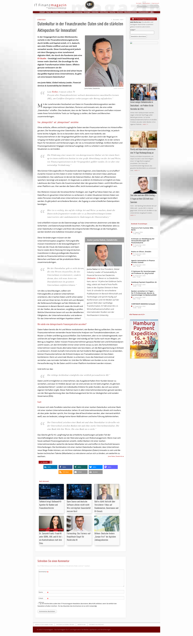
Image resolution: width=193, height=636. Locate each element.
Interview (95, 12)
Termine (55, 12)
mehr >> (145, 124)
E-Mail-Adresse (43, 600)
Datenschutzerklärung (65, 625)
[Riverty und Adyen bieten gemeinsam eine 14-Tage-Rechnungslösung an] (143, 139)
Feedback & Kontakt (96, 625)
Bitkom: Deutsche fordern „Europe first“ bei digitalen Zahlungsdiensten (105, 536)
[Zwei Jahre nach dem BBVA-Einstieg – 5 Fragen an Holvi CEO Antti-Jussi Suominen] (143, 185)
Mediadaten (146, 3)
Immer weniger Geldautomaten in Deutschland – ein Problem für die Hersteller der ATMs (141, 105)
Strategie (87, 12)
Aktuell (42, 12)
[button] (151, 12)
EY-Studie (42, 58)
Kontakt (138, 3)
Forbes (55, 91)
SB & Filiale (104, 12)
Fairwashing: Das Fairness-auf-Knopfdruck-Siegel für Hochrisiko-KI (79, 536)
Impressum (155, 3)
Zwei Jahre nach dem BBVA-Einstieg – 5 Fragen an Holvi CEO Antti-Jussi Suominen (143, 199)
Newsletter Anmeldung (44, 625)
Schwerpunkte (143, 12)
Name (43, 592)
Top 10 (48, 12)
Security (112, 12)
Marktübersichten (130, 12)
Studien (62, 12)
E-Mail (132, 30)
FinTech (69, 12)
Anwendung (78, 12)
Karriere (120, 12)
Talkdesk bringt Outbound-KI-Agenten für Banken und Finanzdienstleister (50, 504)
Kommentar (43, 572)
